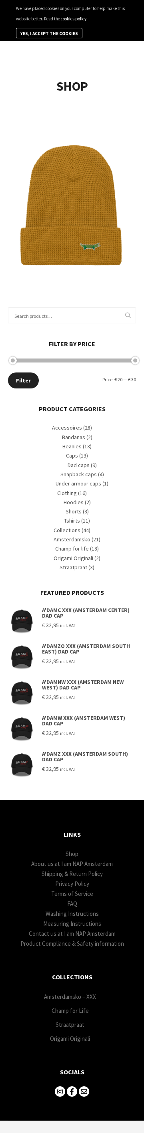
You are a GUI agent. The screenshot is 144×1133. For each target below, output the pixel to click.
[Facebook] (72, 1091)
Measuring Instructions (72, 923)
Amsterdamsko (72, 539)
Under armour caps (78, 483)
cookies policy (73, 19)
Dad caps (79, 465)
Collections (67, 530)
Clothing (67, 493)
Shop (72, 854)
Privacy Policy (72, 883)
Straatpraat (73, 567)
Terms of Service (72, 893)
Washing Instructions (72, 913)
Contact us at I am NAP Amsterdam (72, 933)
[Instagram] (60, 1091)
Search (130, 315)
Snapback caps (78, 474)
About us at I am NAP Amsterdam (72, 864)
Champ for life (72, 548)
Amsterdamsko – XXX (70, 996)
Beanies (72, 446)
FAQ (72, 903)
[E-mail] (84, 1091)
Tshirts (72, 520)
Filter (23, 380)
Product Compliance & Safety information (72, 943)
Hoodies (74, 502)
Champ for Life (70, 1010)
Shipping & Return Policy (72, 873)
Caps (72, 455)
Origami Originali (73, 558)
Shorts (74, 511)
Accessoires (67, 427)
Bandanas (73, 437)
